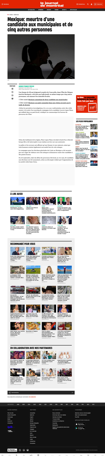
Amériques (16, 14)
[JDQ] (2, 455)
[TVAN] (9, 455)
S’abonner (99, 4)
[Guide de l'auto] (17, 430)
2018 (61, 404)
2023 (34, 404)
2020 (51, 404)
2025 (23, 404)
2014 (83, 404)
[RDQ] (88, 455)
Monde (11, 14)
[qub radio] (17, 426)
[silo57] (52, 455)
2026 (18, 404)
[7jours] (81, 455)
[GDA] (95, 455)
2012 (93, 404)
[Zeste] (102, 455)
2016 (72, 404)
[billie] (45, 455)
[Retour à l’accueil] (51, 4)
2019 (56, 404)
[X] (20, 450)
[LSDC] (38, 455)
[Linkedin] (24, 450)
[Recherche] (87, 4)
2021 (45, 404)
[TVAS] (24, 455)
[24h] (16, 455)
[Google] (85, 428)
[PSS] (59, 455)
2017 (67, 404)
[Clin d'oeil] (74, 455)
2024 (29, 404)
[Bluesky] (28, 450)
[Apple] (85, 424)
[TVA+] (67, 455)
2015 (77, 404)
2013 (88, 404)
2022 (40, 404)
